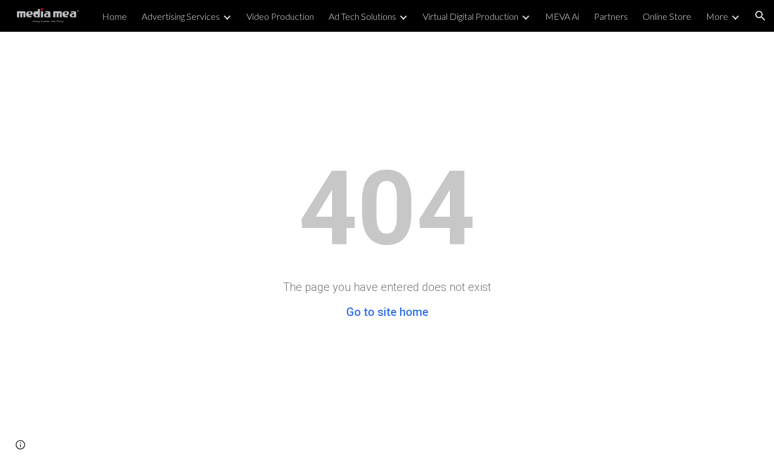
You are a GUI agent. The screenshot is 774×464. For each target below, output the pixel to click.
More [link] (717, 16)
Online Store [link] (667, 16)
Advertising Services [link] (181, 16)
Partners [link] (611, 16)
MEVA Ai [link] (562, 16)
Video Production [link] (280, 16)
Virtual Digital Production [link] (470, 16)
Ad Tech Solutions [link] (362, 16)
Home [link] (114, 16)
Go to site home (387, 312)
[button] (760, 15)
